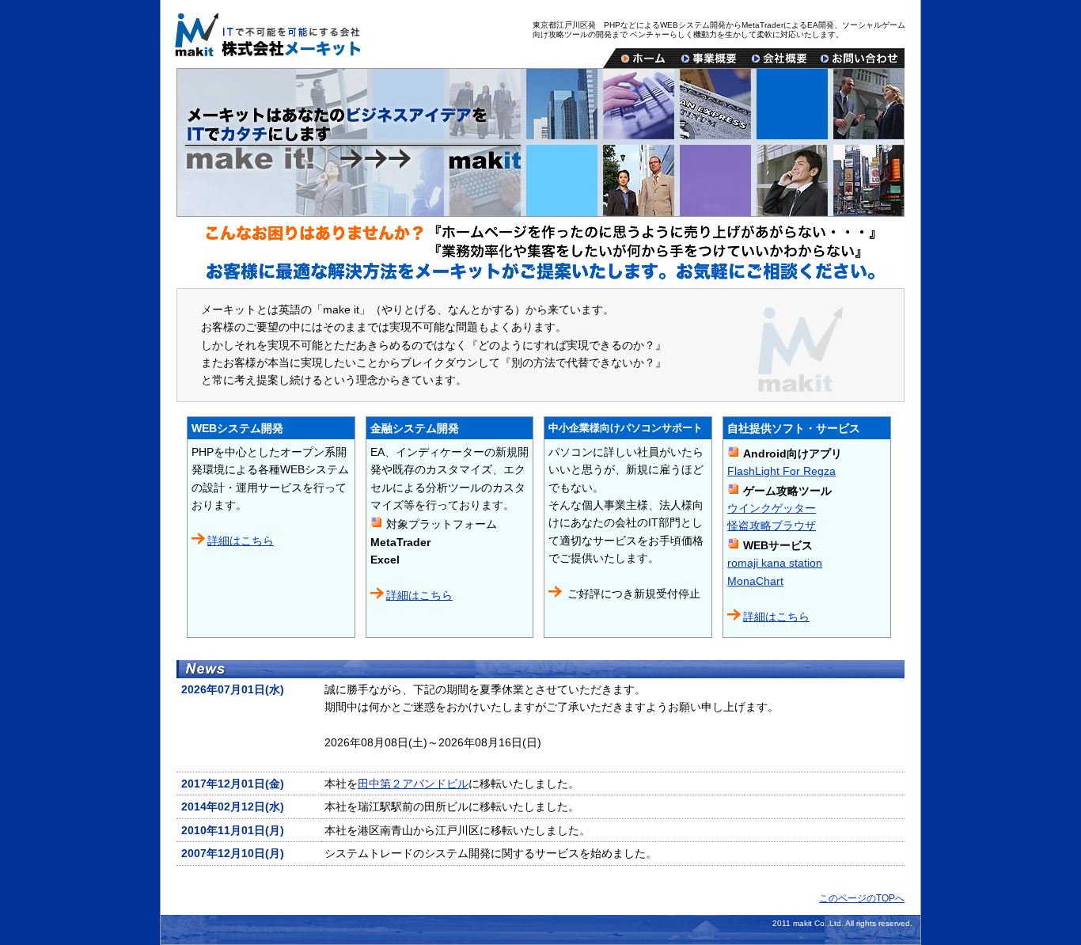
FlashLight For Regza (781, 471)
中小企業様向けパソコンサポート (625, 428)
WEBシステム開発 (237, 428)
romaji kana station (774, 562)
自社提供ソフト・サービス (793, 428)
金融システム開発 (414, 428)
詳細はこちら (240, 540)
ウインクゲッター (771, 508)
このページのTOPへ (862, 898)
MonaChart (755, 581)
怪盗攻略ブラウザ (771, 525)
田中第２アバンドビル (413, 783)
